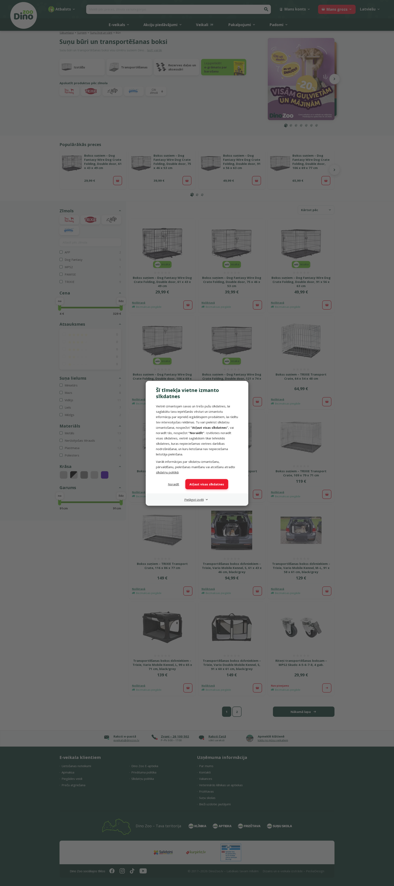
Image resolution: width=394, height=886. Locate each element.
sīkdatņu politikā (167, 472)
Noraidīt (173, 484)
